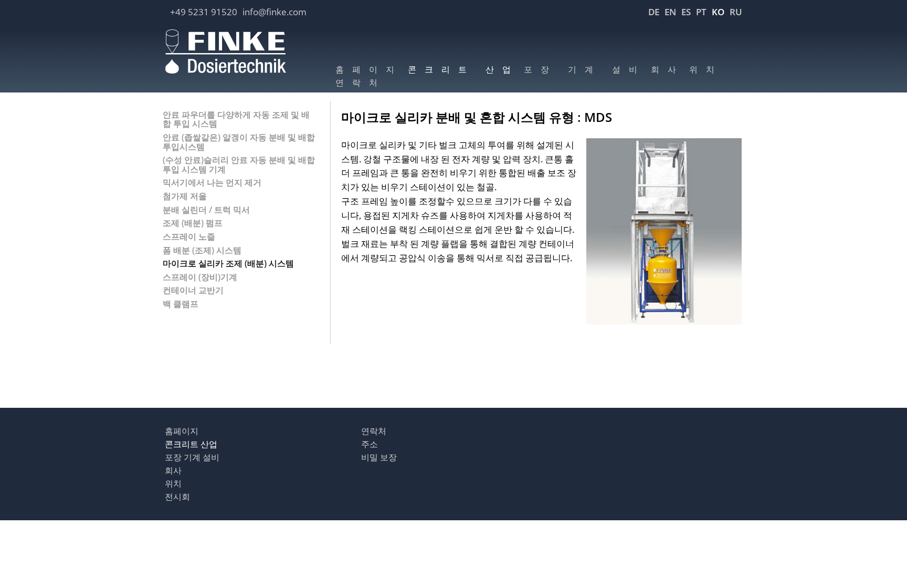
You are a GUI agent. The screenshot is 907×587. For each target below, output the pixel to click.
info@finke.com (274, 12)
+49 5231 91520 (203, 12)
